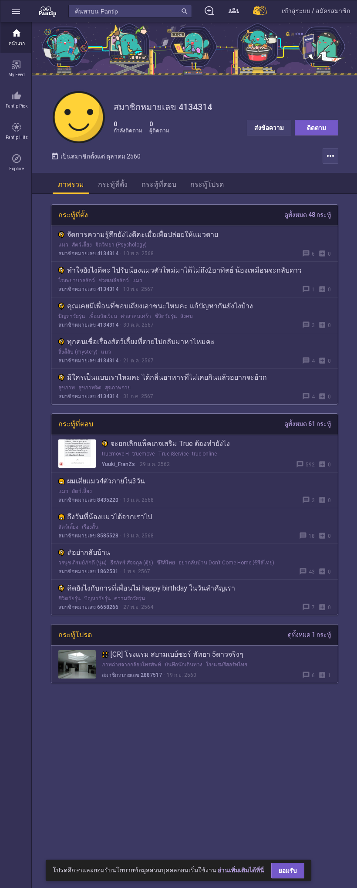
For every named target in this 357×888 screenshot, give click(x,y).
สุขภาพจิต (89, 388)
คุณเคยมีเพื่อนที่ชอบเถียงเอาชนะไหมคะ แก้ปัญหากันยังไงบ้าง (160, 306)
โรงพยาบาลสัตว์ (76, 280)
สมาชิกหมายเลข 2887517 (132, 675)
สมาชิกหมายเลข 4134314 (88, 253)
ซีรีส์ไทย (166, 563)
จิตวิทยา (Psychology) (121, 245)
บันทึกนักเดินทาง (183, 665)
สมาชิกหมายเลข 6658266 (88, 607)
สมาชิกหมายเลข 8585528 (88, 536)
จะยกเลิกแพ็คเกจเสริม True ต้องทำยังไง (170, 443)
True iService (173, 454)
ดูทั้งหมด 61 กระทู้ (307, 424)
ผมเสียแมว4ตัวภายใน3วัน (106, 481)
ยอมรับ (288, 870)
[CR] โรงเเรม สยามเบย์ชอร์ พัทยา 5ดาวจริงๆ (177, 654)
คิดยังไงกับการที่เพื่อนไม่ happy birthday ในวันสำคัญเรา (151, 588)
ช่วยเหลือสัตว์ (113, 280)
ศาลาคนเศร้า (136, 316)
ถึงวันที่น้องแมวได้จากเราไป (109, 517)
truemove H (115, 454)
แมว (63, 245)
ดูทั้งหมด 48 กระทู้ (307, 215)
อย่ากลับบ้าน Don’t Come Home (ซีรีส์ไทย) (226, 563)
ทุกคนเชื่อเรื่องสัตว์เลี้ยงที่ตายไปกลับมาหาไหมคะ (141, 342)
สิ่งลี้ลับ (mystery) (78, 352)
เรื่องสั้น (90, 527)
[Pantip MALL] (260, 11)
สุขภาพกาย (118, 388)
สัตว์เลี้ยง (82, 245)
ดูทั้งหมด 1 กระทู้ (309, 634)
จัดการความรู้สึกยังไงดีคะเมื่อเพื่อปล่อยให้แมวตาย (142, 234)
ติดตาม (316, 127)
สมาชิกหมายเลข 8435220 (88, 500)
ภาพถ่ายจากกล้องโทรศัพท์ (131, 665)
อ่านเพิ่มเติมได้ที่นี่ (241, 870)
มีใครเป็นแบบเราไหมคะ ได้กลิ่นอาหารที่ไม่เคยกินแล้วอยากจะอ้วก (167, 377)
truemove (143, 454)
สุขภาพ (66, 388)
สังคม (186, 316)
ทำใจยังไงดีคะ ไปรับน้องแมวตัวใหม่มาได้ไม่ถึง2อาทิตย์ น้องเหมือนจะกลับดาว (184, 270)
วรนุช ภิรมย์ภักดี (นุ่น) (82, 563)
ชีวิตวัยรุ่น (166, 316)
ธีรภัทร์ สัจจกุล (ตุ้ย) (131, 563)
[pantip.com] (47, 11)
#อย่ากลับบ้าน (88, 552)
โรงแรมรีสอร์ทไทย (226, 665)
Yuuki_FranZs (118, 464)
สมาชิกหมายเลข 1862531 (88, 571)
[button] (16, 11)
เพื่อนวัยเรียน (102, 316)
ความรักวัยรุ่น (129, 598)
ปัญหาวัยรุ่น (71, 316)
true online (204, 454)
